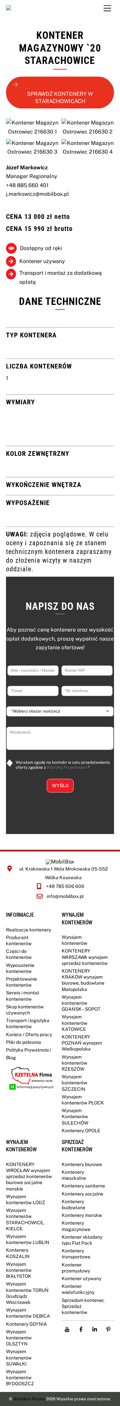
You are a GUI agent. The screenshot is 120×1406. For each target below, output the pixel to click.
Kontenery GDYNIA (26, 1324)
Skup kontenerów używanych (25, 1009)
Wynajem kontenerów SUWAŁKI (19, 1357)
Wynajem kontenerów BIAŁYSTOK (19, 1270)
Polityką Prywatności (67, 767)
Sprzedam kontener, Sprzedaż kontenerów (83, 1306)
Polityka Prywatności (28, 1050)
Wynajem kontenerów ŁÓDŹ (25, 1199)
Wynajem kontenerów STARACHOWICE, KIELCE (25, 1219)
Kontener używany (81, 1278)
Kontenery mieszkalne (74, 1175)
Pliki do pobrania (23, 1042)
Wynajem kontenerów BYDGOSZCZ (20, 1377)
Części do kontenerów (19, 954)
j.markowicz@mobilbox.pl (37, 194)
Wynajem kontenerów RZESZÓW (74, 1063)
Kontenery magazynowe (76, 1226)
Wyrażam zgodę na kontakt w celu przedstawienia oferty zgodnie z (63, 765)
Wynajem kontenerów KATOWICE (74, 1022)
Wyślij (60, 785)
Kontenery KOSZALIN (18, 1253)
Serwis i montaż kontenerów (22, 995)
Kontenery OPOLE (81, 1130)
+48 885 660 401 (27, 185)
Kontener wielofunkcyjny (78, 1289)
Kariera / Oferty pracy (29, 1034)
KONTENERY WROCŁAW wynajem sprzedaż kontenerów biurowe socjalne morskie (29, 1176)
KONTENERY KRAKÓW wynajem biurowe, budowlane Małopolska (83, 980)
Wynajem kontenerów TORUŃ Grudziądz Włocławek (27, 1293)
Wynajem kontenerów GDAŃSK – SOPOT (81, 1003)
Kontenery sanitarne (83, 1185)
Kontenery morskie (82, 1215)
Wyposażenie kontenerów (20, 968)
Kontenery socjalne (82, 1193)
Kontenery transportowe (76, 1253)
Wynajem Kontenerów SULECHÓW (75, 1116)
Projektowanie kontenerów (21, 982)
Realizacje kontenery (28, 929)
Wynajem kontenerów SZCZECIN (74, 1082)
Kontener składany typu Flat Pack (82, 1240)
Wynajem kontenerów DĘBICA (28, 1313)
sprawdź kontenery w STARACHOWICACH (60, 97)
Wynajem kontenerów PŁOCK (83, 1099)
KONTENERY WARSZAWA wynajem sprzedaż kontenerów (85, 957)
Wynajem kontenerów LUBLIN (27, 1239)
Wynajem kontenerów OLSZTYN (19, 1337)
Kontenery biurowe (82, 1164)
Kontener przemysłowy (76, 1267)
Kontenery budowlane (73, 1204)
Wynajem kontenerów (74, 940)
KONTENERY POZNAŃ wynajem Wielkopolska (82, 1043)
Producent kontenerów (19, 940)
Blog (11, 1057)
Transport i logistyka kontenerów (27, 1023)
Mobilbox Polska (29, 1399)
